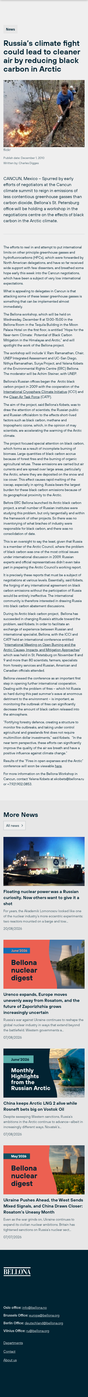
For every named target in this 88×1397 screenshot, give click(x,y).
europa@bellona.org (44, 1315)
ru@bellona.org (37, 1331)
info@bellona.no (34, 1307)
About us (10, 1360)
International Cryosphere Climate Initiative (35, 392)
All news (12, 825)
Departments (13, 1343)
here (58, 766)
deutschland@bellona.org (44, 1323)
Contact (9, 1351)
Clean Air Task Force (24, 397)
